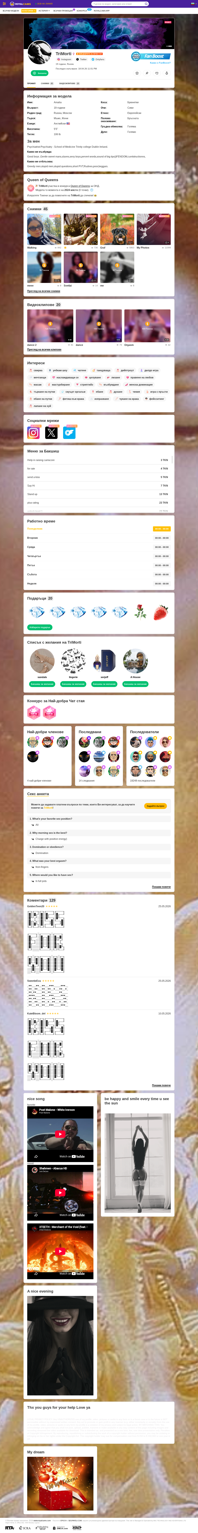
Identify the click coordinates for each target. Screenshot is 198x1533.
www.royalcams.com (42, 1521)
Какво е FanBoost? (160, 63)
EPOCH (63, 1521)
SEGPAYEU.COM (75, 1521)
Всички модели (11, 11)
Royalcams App (102, 11)
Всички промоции (63, 11)
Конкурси (82, 11)
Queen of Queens (80, 186)
